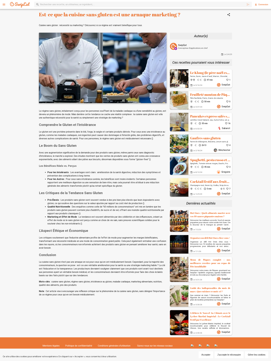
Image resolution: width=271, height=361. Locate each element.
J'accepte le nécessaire (229, 355)
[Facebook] (192, 345)
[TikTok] (216, 345)
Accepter (205, 355)
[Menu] (4, 4)
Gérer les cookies (256, 355)
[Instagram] (200, 345)
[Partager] (228, 14)
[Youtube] (208, 345)
